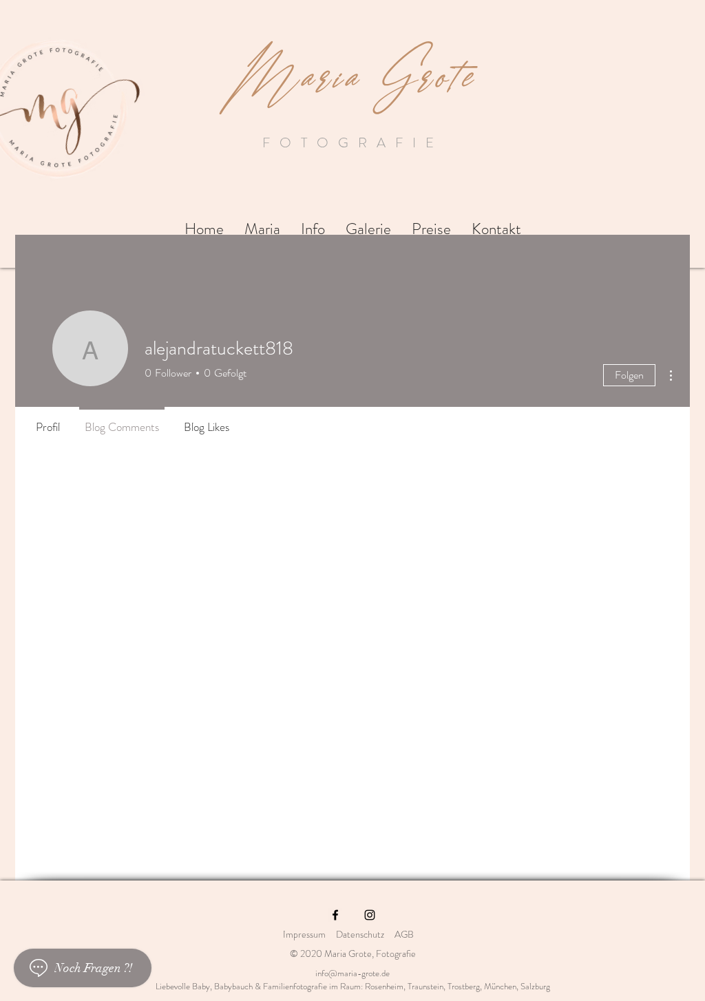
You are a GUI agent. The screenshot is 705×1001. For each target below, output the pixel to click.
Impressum (304, 934)
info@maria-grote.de (352, 973)
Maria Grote (353, 68)
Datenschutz (360, 934)
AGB (408, 934)
